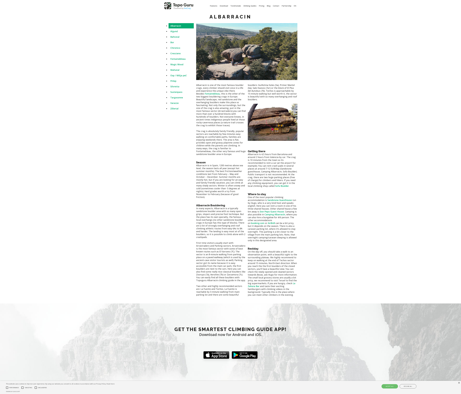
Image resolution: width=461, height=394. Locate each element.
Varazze (174, 103)
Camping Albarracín (274, 214)
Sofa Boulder (282, 185)
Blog (268, 6)
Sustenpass (176, 92)
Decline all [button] (408, 386)
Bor (172, 42)
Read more (111, 384)
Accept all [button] (390, 386)
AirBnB (271, 223)
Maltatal (174, 69)
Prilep (173, 81)
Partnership (286, 6)
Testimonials (235, 6)
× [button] (459, 383)
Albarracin (175, 25)
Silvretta (174, 86)
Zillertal (174, 108)
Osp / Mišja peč (178, 75)
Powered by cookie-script (13, 391)
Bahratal (174, 36)
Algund (174, 31)
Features (213, 6)
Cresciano (175, 53)
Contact (276, 6)
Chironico (175, 47)
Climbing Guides (249, 6)
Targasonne (176, 97)
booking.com (257, 223)
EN (295, 6)
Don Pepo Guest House (272, 211)
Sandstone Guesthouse (279, 200)
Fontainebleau (178, 58)
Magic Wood (176, 64)
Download (224, 6)
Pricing (261, 6)
